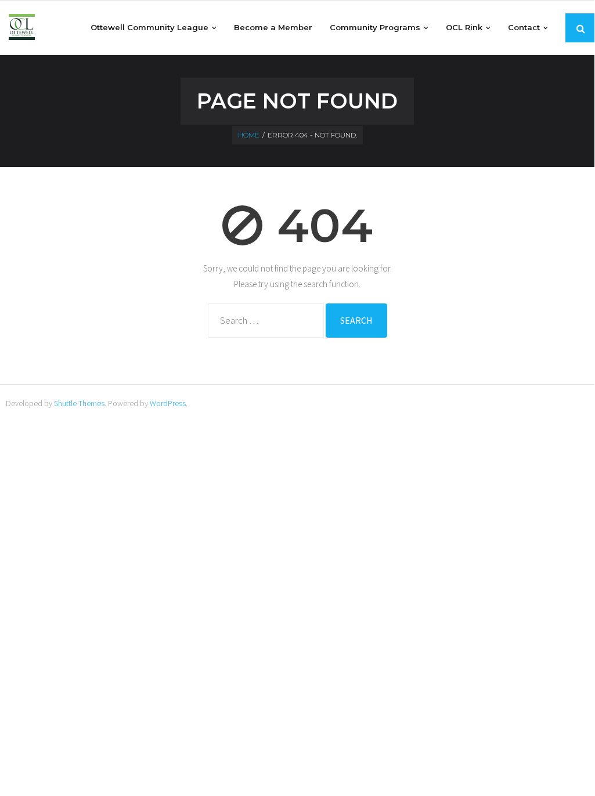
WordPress (168, 403)
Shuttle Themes (79, 403)
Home (248, 135)
